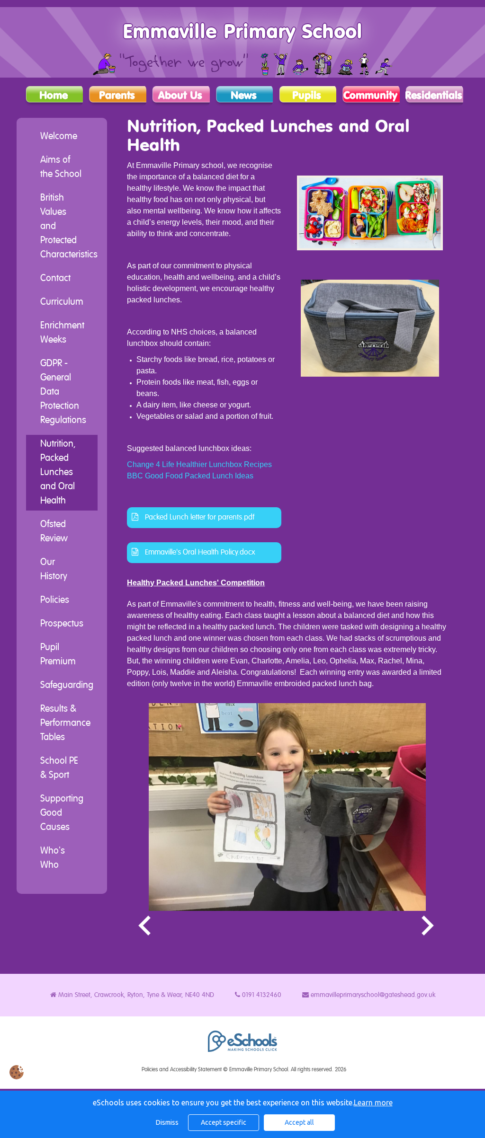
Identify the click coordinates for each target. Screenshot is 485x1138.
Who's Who (52, 858)
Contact (55, 278)
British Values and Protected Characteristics (69, 227)
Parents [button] (117, 95)
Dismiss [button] (167, 1122)
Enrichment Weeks (62, 333)
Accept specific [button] (223, 1122)
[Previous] (145, 926)
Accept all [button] (299, 1122)
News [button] (244, 95)
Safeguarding (66, 685)
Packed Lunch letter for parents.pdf (198, 517)
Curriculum (61, 302)
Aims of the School (60, 167)
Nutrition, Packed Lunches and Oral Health (58, 473)
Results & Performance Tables (65, 723)
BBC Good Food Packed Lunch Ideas (190, 476)
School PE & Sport (59, 768)
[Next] (429, 926)
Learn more (373, 1102)
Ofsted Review (54, 532)
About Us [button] (180, 95)
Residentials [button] (433, 95)
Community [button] (370, 95)
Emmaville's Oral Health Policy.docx (199, 552)
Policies (54, 600)
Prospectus (61, 624)
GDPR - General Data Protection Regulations (63, 392)
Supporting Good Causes (61, 813)
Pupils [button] (306, 95)
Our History (53, 570)
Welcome (58, 136)
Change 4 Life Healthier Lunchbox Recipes (199, 464)
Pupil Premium (58, 655)
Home (53, 95)
